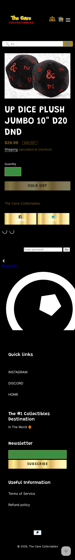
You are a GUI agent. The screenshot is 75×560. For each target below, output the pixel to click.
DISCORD (15, 383)
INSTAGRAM (18, 372)
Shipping (11, 149)
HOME (13, 394)
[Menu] (68, 19)
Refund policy (19, 505)
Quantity (10, 164)
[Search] (68, 43)
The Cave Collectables (43, 546)
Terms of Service (21, 493)
